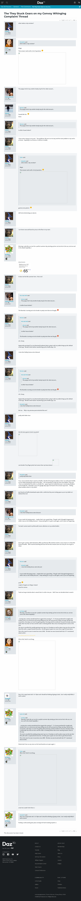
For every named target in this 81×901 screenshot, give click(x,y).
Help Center (38, 853)
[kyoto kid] (10, 612)
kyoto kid (7, 617)
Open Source (38, 867)
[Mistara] (10, 26)
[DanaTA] (10, 109)
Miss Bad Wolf (23, 295)
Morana (22, 107)
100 (74, 20)
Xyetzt (7, 130)
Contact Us (37, 846)
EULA (64, 894)
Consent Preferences (40, 870)
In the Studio (38, 881)
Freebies (60, 884)
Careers (60, 860)
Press (59, 857)
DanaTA (7, 113)
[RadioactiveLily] (10, 92)
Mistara (7, 31)
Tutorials (37, 850)
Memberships (61, 846)
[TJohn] (10, 43)
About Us (60, 853)
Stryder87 (7, 698)
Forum (36, 888)
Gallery (36, 884)
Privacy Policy (58, 894)
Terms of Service (50, 894)
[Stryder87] (10, 696)
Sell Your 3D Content (40, 857)
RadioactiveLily (9, 97)
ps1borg (7, 254)
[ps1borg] (10, 249)
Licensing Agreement (40, 894)
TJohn (6, 48)
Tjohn (21, 157)
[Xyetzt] (10, 125)
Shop (59, 881)
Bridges (59, 863)
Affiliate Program (39, 860)
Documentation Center (40, 863)
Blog (59, 850)
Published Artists (62, 888)
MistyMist (22, 42)
